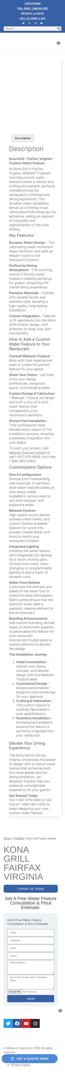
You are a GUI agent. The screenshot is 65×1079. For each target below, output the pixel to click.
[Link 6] (29, 23)
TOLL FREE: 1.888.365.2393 (32, 8)
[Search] (59, 28)
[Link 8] (42, 23)
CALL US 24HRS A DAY (33, 18)
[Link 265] (26, 1023)
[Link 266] (35, 1023)
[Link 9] (24, 43)
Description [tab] (23, 138)
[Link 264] (17, 1023)
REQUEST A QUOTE (32, 13)
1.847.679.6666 (33, 3)
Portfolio (19, 838)
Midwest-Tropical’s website (27, 452)
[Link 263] (8, 1023)
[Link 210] (32, 108)
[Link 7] (35, 23)
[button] (58, 43)
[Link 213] (11, 829)
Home (7, 838)
